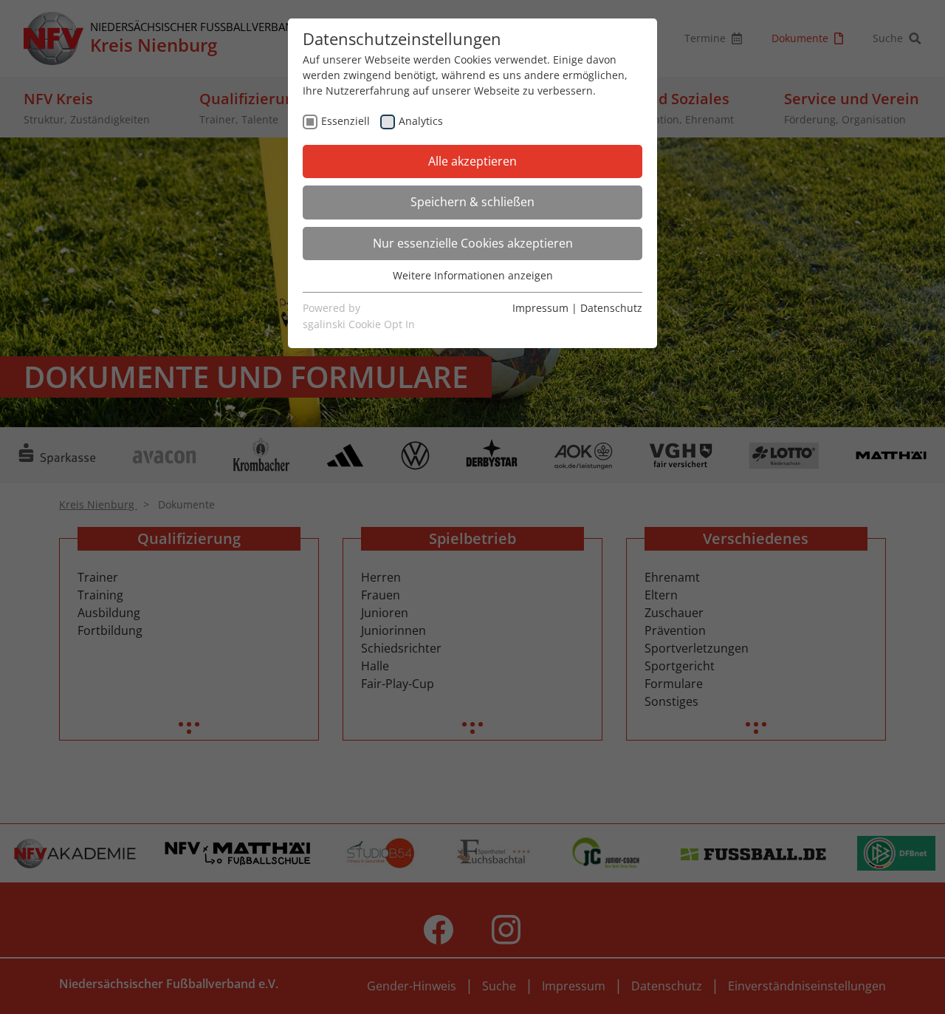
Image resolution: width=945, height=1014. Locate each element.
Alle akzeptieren (472, 161)
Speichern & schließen (472, 202)
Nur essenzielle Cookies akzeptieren (473, 243)
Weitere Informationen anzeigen (473, 275)
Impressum (540, 308)
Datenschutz (611, 308)
